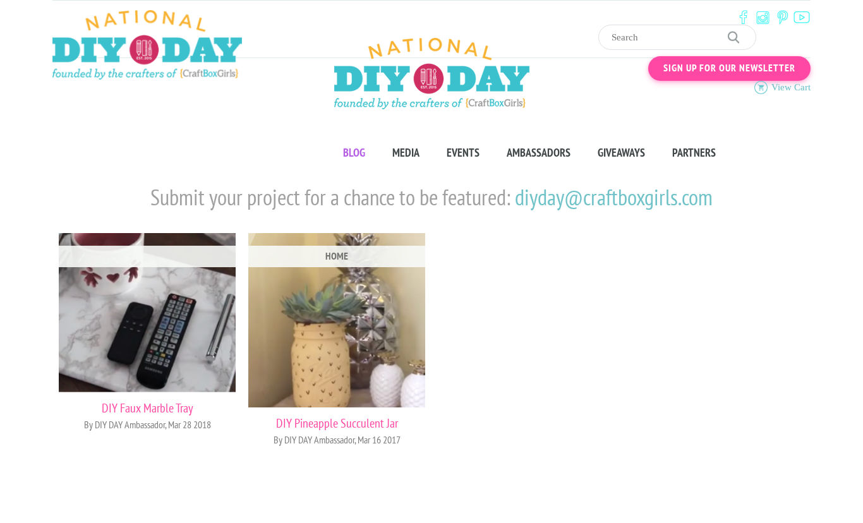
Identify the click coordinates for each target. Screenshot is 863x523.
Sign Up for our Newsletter (729, 68)
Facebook (743, 17)
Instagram (762, 17)
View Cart (791, 87)
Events (463, 153)
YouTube (802, 17)
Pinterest (782, 17)
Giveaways (621, 153)
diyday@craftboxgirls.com (614, 198)
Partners (694, 153)
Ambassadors (538, 153)
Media (405, 153)
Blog (354, 153)
